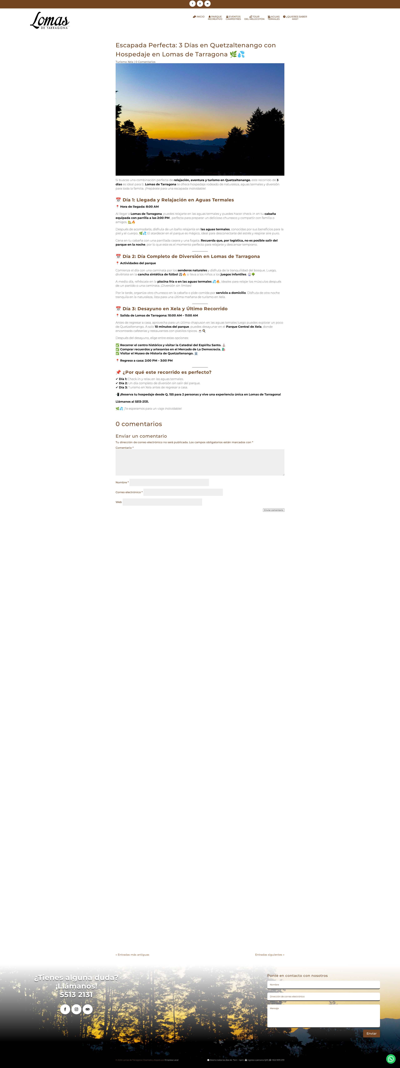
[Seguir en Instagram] (200, 3)
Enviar (372, 1033)
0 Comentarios (145, 61)
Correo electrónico (129, 492)
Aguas (274, 17)
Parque (215, 17)
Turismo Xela (124, 61)
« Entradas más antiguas (132, 954)
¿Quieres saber (296, 17)
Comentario (125, 447)
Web (119, 502)
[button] (391, 1059)
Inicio (200, 16)
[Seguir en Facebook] (192, 3)
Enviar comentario (273, 510)
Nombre (122, 482)
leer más (200, 657)
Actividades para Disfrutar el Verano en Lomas (200, 925)
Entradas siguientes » (269, 954)
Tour (254, 17)
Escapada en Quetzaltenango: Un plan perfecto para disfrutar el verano (200, 784)
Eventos (233, 17)
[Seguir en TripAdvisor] (207, 3)
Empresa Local (171, 1060)
